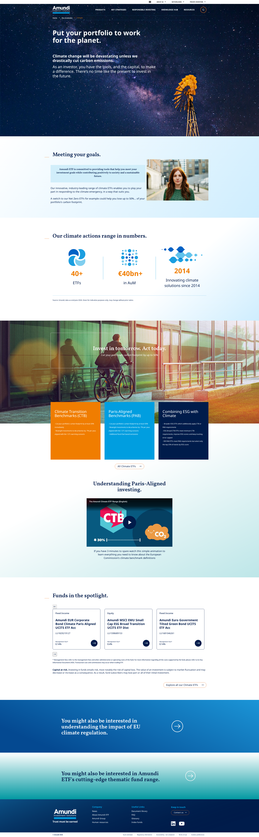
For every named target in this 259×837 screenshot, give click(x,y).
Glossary (135, 818)
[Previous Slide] (55, 607)
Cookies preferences (197, 835)
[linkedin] (173, 823)
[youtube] (182, 823)
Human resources (100, 822)
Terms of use (183, 835)
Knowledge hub (169, 9)
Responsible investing (144, 9)
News (94, 811)
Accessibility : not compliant (165, 835)
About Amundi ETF (100, 814)
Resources (189, 9)
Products (100, 9)
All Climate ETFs (127, 466)
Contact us (178, 812)
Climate (80, 18)
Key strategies (118, 9)
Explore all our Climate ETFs (182, 685)
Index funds (137, 822)
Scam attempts (128, 835)
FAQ (133, 814)
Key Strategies (67, 18)
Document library (139, 811)
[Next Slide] (55, 654)
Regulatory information (144, 835)
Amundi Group (98, 818)
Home (55, 18)
